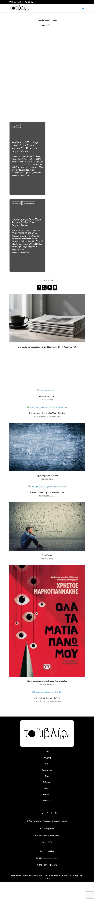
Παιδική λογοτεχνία (55, 416)
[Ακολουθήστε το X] (42, 813)
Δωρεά (47, 764)
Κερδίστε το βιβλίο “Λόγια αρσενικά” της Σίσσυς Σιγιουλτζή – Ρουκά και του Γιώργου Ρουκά (27, 158)
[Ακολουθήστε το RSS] (56, 813)
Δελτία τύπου (16, 203)
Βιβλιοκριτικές (45, 416)
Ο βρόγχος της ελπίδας (47, 396)
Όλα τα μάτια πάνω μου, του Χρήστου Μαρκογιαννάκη (47, 681)
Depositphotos (53, 858)
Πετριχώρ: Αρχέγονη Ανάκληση (47, 476)
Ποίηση (51, 400)
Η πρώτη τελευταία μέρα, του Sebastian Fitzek (47, 492)
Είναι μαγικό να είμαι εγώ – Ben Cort (47, 698)
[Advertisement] (47, 54)
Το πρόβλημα (47, 555)
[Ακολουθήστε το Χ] (44, 287)
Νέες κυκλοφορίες (29, 203)
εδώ (70, 876)
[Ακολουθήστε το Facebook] (39, 287)
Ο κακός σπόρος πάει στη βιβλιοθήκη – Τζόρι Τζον (47, 413)
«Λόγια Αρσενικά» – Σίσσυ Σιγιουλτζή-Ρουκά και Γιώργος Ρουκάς (27, 235)
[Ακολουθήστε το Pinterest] (49, 287)
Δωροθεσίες (16, 126)
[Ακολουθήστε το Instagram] (55, 287)
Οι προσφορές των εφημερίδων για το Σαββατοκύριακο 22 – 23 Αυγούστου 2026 (47, 347)
